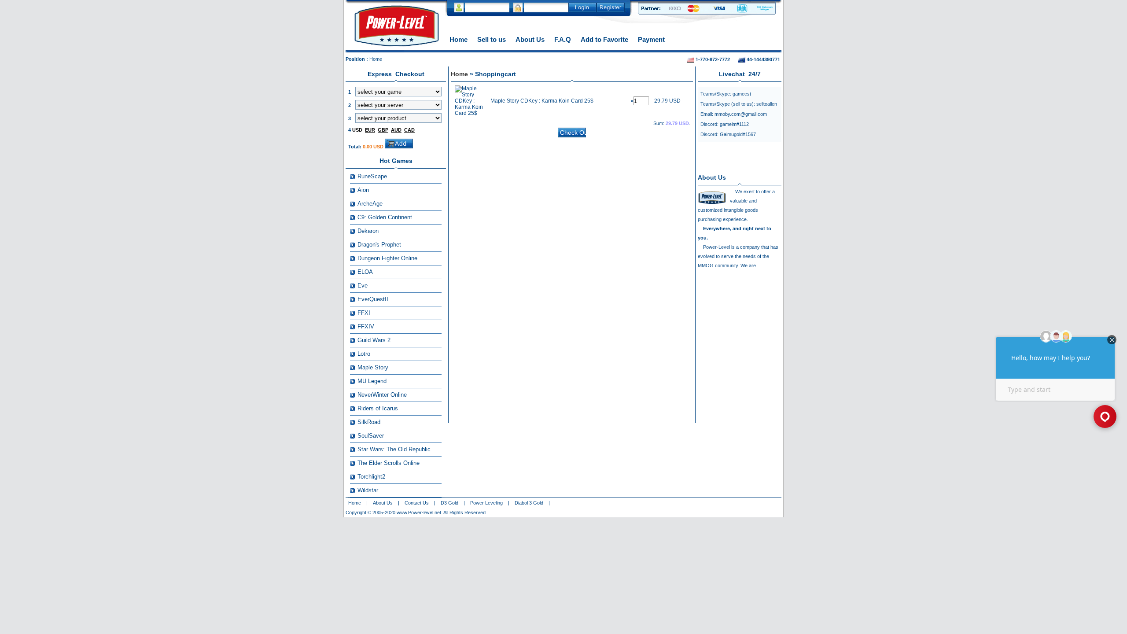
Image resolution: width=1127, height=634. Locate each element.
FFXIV (365, 326)
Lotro (363, 353)
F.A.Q (562, 39)
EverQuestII (372, 299)
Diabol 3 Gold (529, 502)
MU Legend (372, 381)
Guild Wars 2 (373, 340)
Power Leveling (486, 502)
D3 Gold (449, 502)
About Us (530, 39)
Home (458, 39)
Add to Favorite (604, 39)
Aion (363, 190)
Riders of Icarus (377, 408)
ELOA (365, 272)
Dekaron (368, 231)
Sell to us (491, 39)
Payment (651, 39)
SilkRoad (368, 422)
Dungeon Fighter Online (387, 258)
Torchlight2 (371, 476)
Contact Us (417, 502)
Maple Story (372, 367)
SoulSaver (370, 435)
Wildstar (367, 490)
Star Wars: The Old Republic (394, 449)
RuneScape (372, 176)
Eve (362, 285)
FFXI (363, 313)
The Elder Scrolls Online (388, 463)
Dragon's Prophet (379, 244)
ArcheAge (370, 203)
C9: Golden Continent (384, 217)
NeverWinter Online (382, 394)
